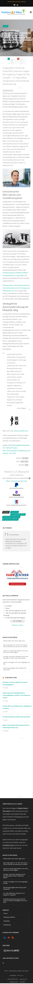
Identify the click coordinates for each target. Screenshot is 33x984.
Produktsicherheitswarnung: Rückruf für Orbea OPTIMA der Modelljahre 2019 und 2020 (15, 900)
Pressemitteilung (11, 46)
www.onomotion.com (21, 431)
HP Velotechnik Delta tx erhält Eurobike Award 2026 (16, 717)
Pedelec (10, 517)
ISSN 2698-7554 (12, 979)
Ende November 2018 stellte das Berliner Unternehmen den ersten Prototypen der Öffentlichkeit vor (16, 288)
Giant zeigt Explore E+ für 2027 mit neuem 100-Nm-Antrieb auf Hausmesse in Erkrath (15, 645)
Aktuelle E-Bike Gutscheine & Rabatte (16, 1)
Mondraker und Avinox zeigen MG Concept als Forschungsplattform (15, 683)
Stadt (16, 519)
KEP (23, 514)
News (5, 26)
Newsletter (7, 921)
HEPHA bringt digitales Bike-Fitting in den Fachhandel (14, 669)
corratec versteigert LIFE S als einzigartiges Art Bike (16, 663)
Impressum (23, 979)
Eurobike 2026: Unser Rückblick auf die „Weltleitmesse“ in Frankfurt (17, 707)
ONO (26, 465)
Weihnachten (7, 519)
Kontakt (22, 982)
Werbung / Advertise (9, 917)
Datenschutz (14, 982)
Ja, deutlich (9, 606)
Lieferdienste (15, 514)
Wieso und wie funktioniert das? (16, 481)
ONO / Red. (24, 462)
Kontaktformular (8, 845)
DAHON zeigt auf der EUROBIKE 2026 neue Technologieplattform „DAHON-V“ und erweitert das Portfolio (16, 695)
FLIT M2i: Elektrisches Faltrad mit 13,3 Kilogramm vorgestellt (14, 894)
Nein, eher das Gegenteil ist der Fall (16, 610)
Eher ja (8, 608)
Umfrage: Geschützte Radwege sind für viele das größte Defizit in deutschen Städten (15, 657)
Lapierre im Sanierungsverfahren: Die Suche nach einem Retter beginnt (15, 651)
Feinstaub (14, 512)
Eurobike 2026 (11, 677)
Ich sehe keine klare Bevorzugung (15, 618)
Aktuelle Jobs (7, 925)
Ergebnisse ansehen (17, 625)
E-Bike (17, 517)
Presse (5, 913)
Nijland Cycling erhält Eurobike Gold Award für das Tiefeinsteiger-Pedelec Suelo (16, 726)
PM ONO (25, 458)
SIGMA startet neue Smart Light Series (14, 641)
